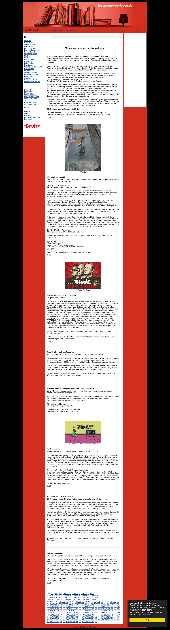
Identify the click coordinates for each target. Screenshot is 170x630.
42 (88, 596)
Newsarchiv (28, 43)
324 (51, 620)
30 (61, 596)
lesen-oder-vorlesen (31, 102)
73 (54, 599)
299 (118, 616)
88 (88, 599)
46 (97, 596)
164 (54, 607)
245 (92, 612)
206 (115, 609)
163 (51, 607)
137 (114, 603)
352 (67, 622)
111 (98, 601)
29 (59, 596)
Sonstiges (27, 78)
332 (76, 620)
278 (51, 616)
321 (115, 618)
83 (77, 599)
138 (117, 603)
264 (80, 614)
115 (111, 601)
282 (64, 616)
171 (76, 607)
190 (64, 609)
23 (93, 594)
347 (51, 622)
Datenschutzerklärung (32, 117)
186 (51, 609)
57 (70, 597)
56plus (26, 100)
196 (83, 609)
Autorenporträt (29, 44)
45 (95, 596)
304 (61, 618)
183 (115, 607)
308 (73, 618)
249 (105, 612)
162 (48, 607)
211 (57, 610)
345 (118, 620)
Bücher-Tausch (29, 52)
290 (89, 616)
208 (48, 610)
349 (57, 622)
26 (52, 596)
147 (73, 605)
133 (101, 603)
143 (61, 605)
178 (99, 607)
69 (97, 597)
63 (84, 597)
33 (68, 596)
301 (51, 618)
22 (91, 594)
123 (70, 603)
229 (115, 610)
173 (83, 607)
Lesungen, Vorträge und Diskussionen (33, 68)
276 (118, 614)
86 (84, 599)
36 (75, 596)
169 (70, 607)
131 (95, 603)
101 (67, 601)
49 (52, 597)
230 (118, 610)
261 (70, 614)
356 (80, 622)
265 (83, 614)
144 (64, 605)
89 (91, 599)
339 (99, 620)
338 (96, 620)
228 (111, 610)
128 (85, 603)
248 (102, 612)
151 (86, 605)
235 (61, 612)
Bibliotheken (28, 46)
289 (86, 616)
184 (118, 607)
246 (96, 612)
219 (83, 610)
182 (111, 607)
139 (48, 605)
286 (76, 616)
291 (92, 616)
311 (83, 618)
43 (91, 596)
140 (51, 605)
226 (105, 610)
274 (111, 614)
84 (79, 599)
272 (105, 614)
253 (118, 612)
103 (73, 601)
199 (92, 609)
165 (57, 607)
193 (73, 609)
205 (111, 609)
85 (81, 599)
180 (105, 607)
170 (73, 607)
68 (95, 597)
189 (61, 609)
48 (50, 597)
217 (76, 610)
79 (68, 599)
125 (76, 603)
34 (70, 596)
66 (91, 597)
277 (48, 616)
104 (76, 601)
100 (64, 601)
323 (48, 620)
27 (54, 596)
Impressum (28, 119)
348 (54, 622)
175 (89, 607)
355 (76, 622)
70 (48, 599)
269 (96, 614)
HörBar (26, 57)
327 (61, 620)
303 (57, 618)
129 (89, 603)
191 (67, 609)
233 (54, 612)
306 (67, 618)
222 (92, 610)
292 (96, 616)
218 (79, 610)
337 (92, 620)
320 (111, 618)
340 (102, 620)
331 (73, 620)
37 (77, 596)
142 (57, 605)
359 (89, 622)
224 (99, 610)
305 (64, 618)
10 (64, 594)
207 (118, 609)
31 (63, 596)
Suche (26, 108)
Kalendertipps (29, 63)
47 (48, 597)
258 (61, 614)
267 (89, 614)
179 (102, 607)
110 (95, 601)
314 (92, 618)
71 (50, 599)
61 (79, 597)
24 (48, 596)
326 (57, 620)
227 (108, 610)
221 (89, 610)
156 (102, 605)
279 (54, 616)
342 (108, 620)
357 (83, 622)
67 (93, 597)
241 (80, 612)
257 (57, 614)
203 (105, 609)
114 (108, 601)
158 (108, 605)
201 (99, 609)
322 (118, 618)
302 (54, 618)
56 (68, 597)
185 (48, 609)
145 (67, 605)
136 (111, 603)
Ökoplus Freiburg (30, 99)
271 (102, 614)
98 (59, 601)
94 (50, 601)
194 (76, 609)
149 (80, 605)
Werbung (27, 113)
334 (83, 620)
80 (70, 599)
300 (48, 618)
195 (80, 609)
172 (80, 607)
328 (64, 620)
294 (102, 616)
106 (83, 601)
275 (115, 614)
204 (108, 609)
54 (63, 597)
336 (89, 620)
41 (86, 596)
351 (64, 622)
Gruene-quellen (30, 104)
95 (52, 601)
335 (86, 620)
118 (54, 603)
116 (48, 603)
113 (104, 601)
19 (84, 594)
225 (102, 610)
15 (75, 594)
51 (57, 597)
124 (73, 603)
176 (92, 607)
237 (67, 612)
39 (81, 596)
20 (86, 594)
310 (80, 618)
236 (64, 612)
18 (82, 594)
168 (67, 607)
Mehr (49, 117)
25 (50, 596)
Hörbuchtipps (29, 59)
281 (61, 616)
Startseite (27, 41)
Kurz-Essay (28, 65)
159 (111, 605)
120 (60, 603)
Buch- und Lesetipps (31, 50)
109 (92, 601)
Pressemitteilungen (31, 74)
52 (59, 597)
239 (73, 612)
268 (92, 614)
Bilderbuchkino (29, 48)
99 (61, 601)
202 (102, 609)
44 (93, 596)
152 (89, 605)
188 (57, 609)
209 (51, 610)
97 (57, 601)
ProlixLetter (28, 91)
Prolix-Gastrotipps (30, 95)
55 (66, 597)
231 (48, 612)
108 (89, 601)
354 (73, 622)
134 (105, 603)
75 (59, 599)
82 (75, 599)
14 (73, 594)
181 (108, 607)
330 (70, 620)
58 (72, 597)
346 (48, 622)
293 (99, 616)
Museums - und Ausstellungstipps (30, 71)
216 (73, 610)
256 (54, 614)
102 (70, 601)
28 (57, 596)
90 (93, 599)
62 (81, 597)
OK (147, 620)
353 (70, 622)
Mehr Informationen (144, 614)
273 (108, 614)
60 (77, 597)
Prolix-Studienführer (31, 97)
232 (51, 612)
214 (67, 610)
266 (86, 614)
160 (115, 605)
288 (83, 616)
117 (51, 603)
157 (105, 605)
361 (96, 622)
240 (76, 612)
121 (63, 603)
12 (68, 594)
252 (115, 612)
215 (70, 610)
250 (108, 612)
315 (95, 618)
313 (89, 618)
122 (66, 603)
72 (52, 599)
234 (57, 612)
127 (82, 603)
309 (76, 618)
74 (57, 599)
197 (86, 609)
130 (92, 603)
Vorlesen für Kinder (31, 80)
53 (61, 597)
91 (95, 599)
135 (108, 603)
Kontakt (27, 112)
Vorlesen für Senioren (32, 82)
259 (64, 614)
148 (76, 605)
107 (86, 601)
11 (66, 594)
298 (115, 616)
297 (111, 616)
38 (79, 596)
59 (75, 597)
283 (67, 616)
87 (86, 599)
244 (89, 612)
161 (118, 605)
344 (115, 620)
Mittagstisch (28, 93)
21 (88, 594)
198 (89, 609)
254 (48, 614)
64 (86, 597)
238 (70, 612)
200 (96, 609)
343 (111, 620)
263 (76, 614)
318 (105, 618)
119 (57, 603)
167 (64, 607)
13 (70, 594)
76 (61, 599)
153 (92, 605)
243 (86, 612)
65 (88, 597)
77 (63, 599)
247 (99, 612)
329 (67, 620)
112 (101, 601)
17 (79, 594)
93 (48, 601)
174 (86, 607)
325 (54, 620)
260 (67, 614)
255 (51, 614)
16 (77, 594)
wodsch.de (28, 89)
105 (79, 601)
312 (86, 618)
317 (102, 618)
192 (70, 609)
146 (70, 605)
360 (92, 622)
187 (54, 609)
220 (86, 610)
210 (54, 610)
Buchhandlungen (30, 54)
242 (83, 612)
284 (70, 616)
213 (64, 610)
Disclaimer (28, 115)
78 (66, 599)
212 (60, 610)
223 (95, 610)
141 (54, 605)
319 (108, 618)
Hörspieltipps (29, 61)
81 (72, 599)
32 (66, 596)
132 (98, 603)
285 (73, 616)
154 (96, 605)
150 (83, 605)
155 (99, 605)
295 (105, 616)
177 (96, 607)
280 (57, 616)
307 (70, 618)
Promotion (28, 76)
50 (54, 597)
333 (80, 620)
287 (80, 616)
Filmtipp (27, 56)
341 (105, 620)
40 (84, 596)
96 (54, 601)
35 (72, 596)
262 (73, 614)
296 (108, 616)
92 (97, 599)
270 (99, 614)
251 (111, 612)
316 (99, 618)
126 (79, 603)
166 (61, 607)
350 (61, 622)
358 (86, 622)
